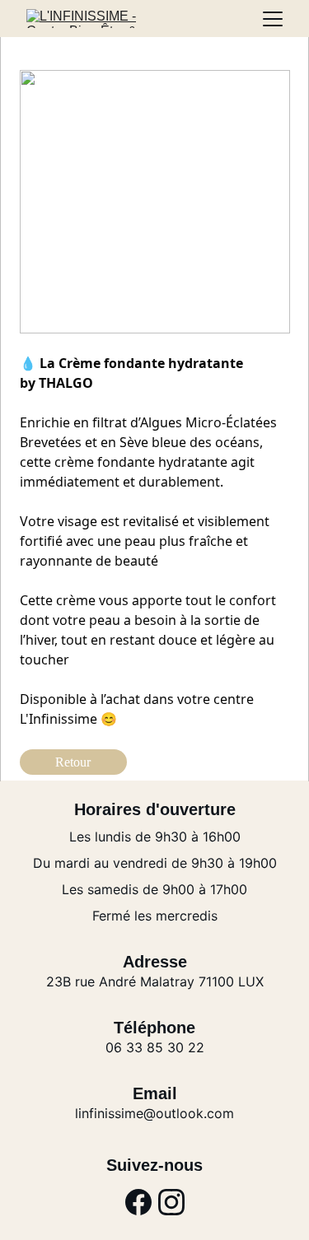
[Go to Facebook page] (138, 1202)
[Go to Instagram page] (171, 1202)
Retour (73, 762)
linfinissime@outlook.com (154, 1113)
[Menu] (273, 19)
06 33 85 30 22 (154, 1047)
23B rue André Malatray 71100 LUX (155, 981)
